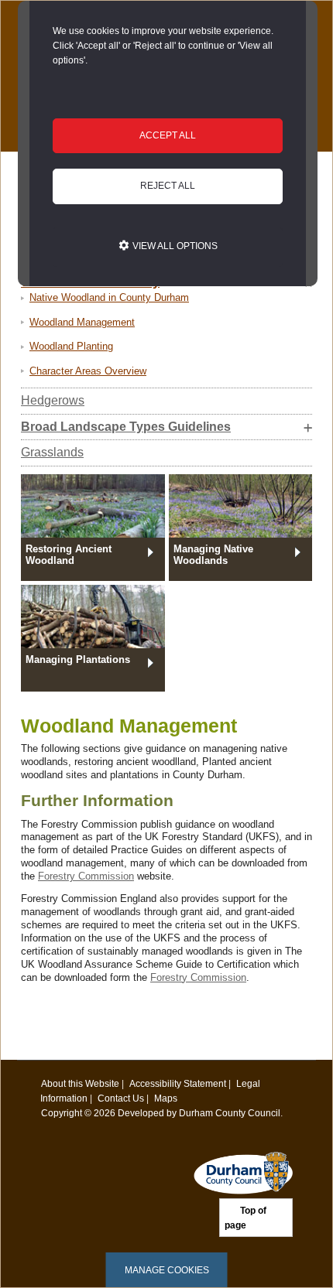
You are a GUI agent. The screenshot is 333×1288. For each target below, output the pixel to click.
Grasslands (52, 452)
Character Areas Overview (87, 371)
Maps (165, 1098)
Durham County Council (229, 1113)
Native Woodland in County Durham (109, 297)
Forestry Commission (86, 876)
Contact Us (121, 1098)
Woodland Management (82, 322)
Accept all (167, 135)
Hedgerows (52, 400)
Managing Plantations (78, 659)
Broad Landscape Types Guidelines (126, 426)
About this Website (80, 1083)
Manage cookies (167, 1270)
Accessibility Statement (177, 1083)
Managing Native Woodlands (213, 554)
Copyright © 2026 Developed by (110, 1113)
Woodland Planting (71, 346)
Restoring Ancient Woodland (69, 554)
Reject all (167, 185)
